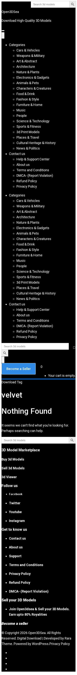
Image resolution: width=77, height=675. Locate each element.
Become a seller (14, 623)
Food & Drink (25, 94)
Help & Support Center (33, 159)
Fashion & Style (27, 99)
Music (21, 110)
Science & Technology (33, 121)
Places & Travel (27, 137)
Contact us (17, 154)
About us (23, 165)
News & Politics (28, 148)
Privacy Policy (26, 186)
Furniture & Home (29, 105)
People (21, 116)
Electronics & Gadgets (32, 77)
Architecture (25, 67)
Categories (17, 45)
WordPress (40, 644)
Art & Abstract (26, 61)
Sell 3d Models (12, 468)
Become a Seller (18, 369)
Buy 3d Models (12, 459)
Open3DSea (10, 12)
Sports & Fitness (28, 126)
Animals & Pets (27, 83)
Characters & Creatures (33, 88)
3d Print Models (28, 132)
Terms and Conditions (32, 170)
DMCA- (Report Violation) (34, 175)
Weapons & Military (30, 56)
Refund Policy (26, 181)
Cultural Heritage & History (36, 143)
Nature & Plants (27, 72)
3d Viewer (9, 477)
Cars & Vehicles (28, 50)
